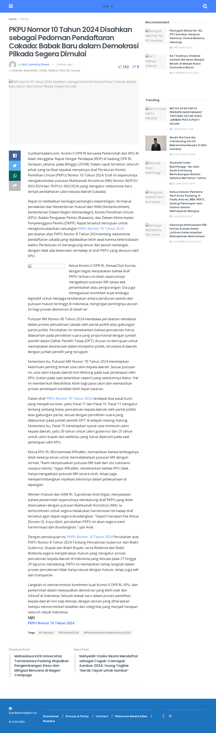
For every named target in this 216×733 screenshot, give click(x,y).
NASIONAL (30, 71)
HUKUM (24, 19)
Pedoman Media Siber (131, 716)
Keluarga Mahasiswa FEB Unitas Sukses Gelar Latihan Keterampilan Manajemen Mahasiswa (188, 230)
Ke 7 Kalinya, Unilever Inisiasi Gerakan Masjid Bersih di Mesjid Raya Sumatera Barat (187, 61)
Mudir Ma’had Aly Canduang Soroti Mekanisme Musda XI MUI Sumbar (188, 143)
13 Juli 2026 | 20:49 (183, 154)
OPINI (43, 71)
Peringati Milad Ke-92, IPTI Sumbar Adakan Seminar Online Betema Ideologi (187, 36)
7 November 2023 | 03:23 (186, 241)
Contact (102, 716)
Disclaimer (51, 716)
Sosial (75, 71)
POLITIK (64, 71)
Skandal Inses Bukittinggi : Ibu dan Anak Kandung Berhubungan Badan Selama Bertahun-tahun (188, 170)
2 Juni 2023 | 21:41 (182, 129)
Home (12, 19)
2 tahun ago (65, 64)
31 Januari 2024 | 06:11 (185, 72)
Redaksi (49, 721)
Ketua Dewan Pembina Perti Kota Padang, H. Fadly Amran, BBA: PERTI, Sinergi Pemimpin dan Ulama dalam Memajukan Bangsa (187, 201)
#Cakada (46, 632)
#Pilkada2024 (68, 632)
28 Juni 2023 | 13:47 (183, 183)
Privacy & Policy (77, 716)
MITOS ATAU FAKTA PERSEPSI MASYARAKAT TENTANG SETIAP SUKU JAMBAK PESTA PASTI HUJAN (186, 116)
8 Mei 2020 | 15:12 (181, 47)
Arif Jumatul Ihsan (35, 64)
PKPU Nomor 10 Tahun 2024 (101, 228)
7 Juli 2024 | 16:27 (182, 216)
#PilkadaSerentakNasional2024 (107, 632)
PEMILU (53, 71)
